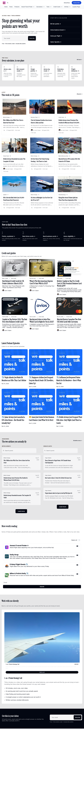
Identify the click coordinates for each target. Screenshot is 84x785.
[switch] (78, 540)
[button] (42, 672)
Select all (74, 540)
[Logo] (4, 2)
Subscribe (32, 38)
